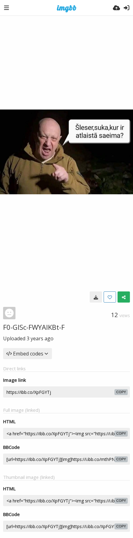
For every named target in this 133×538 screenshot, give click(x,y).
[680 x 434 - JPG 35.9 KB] (96, 297)
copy (121, 392)
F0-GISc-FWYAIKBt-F (34, 327)
